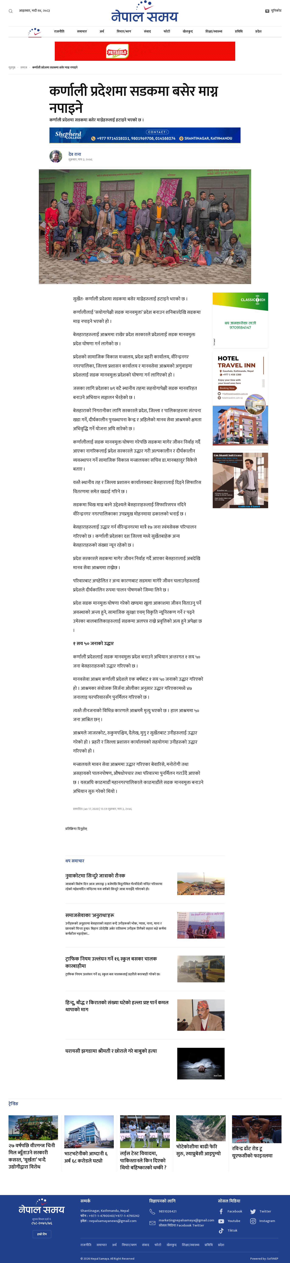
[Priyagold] (145, 51)
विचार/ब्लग (124, 31)
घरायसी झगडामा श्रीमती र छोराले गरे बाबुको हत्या (111, 1051)
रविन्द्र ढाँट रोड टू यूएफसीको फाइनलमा (252, 1152)
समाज (23, 67)
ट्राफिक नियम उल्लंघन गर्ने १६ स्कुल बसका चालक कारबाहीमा (111, 962)
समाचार (82, 31)
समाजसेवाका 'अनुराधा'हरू (89, 915)
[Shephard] (145, 135)
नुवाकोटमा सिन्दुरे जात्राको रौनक (95, 876)
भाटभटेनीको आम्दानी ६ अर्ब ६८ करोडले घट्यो (85, 1157)
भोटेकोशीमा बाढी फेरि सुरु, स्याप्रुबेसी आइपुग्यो (198, 1150)
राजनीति (59, 31)
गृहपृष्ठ (11, 67)
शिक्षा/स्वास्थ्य (214, 31)
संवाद (147, 31)
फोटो (167, 31)
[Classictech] (240, 320)
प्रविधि (239, 31)
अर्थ (102, 31)
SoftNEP (272, 1258)
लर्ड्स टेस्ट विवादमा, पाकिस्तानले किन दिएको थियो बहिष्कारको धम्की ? (143, 1160)
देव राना (75, 154)
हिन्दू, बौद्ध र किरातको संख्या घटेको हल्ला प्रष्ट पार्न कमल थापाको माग (117, 1006)
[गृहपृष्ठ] (35, 31)
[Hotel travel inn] (240, 400)
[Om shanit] (240, 480)
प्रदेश (258, 31)
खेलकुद (188, 31)
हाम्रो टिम (42, 1234)
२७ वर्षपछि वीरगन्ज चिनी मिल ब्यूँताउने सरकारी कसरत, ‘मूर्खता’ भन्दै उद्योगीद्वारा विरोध (31, 1156)
